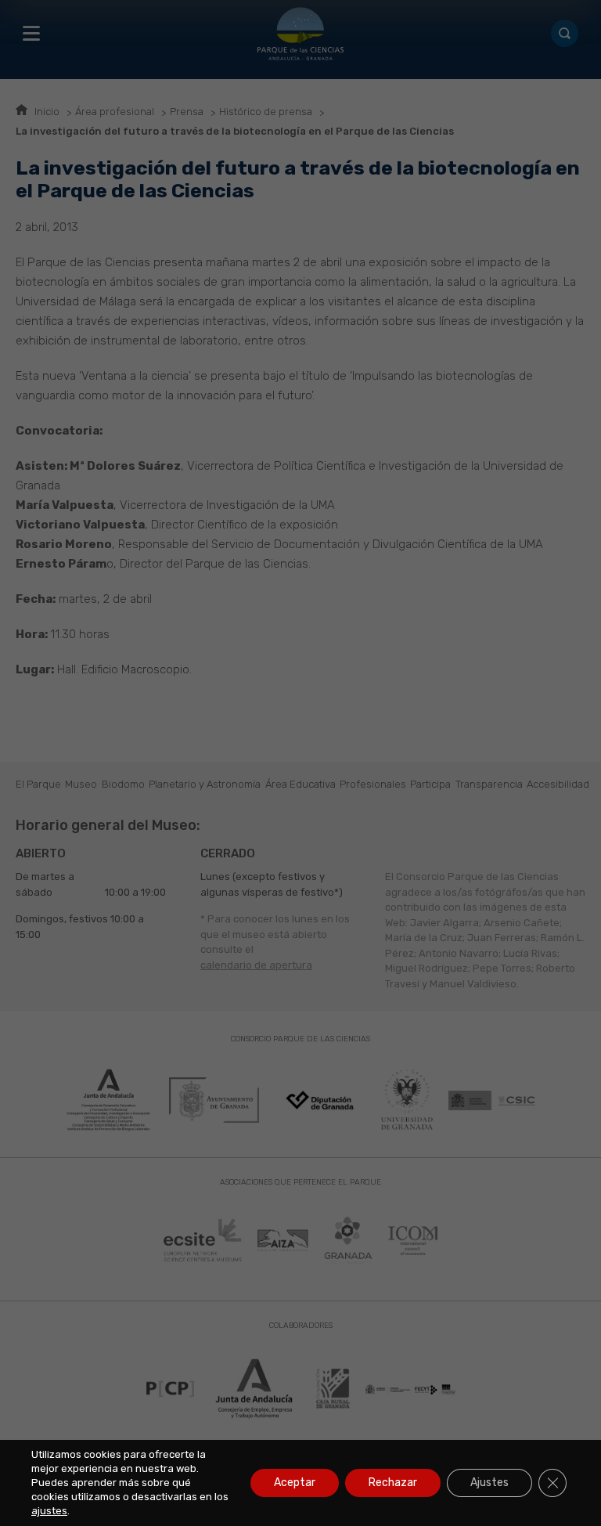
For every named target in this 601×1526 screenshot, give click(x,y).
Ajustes (489, 1482)
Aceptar (294, 1482)
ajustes (49, 1511)
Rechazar (393, 1482)
